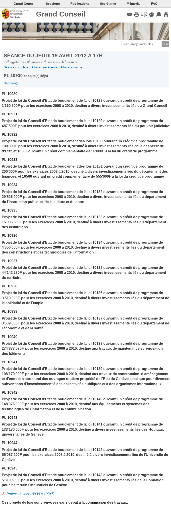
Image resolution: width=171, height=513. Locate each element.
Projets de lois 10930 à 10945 (30, 494)
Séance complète (16, 67)
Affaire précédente (44, 67)
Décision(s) (12, 83)
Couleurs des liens (151, 14)
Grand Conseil (60, 14)
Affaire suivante (71, 67)
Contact (129, 14)
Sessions (53, 3)
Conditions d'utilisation (144, 14)
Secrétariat (108, 3)
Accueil (166, 14)
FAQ (154, 3)
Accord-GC (158, 14)
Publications (80, 3)
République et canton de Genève (19, 14)
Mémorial (133, 3)
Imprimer (137, 14)
